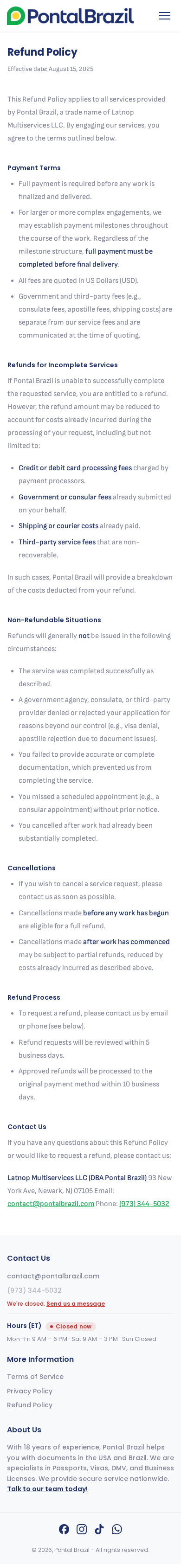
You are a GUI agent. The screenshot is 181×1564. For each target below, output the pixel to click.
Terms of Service (35, 1376)
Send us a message (75, 1304)
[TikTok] (99, 1531)
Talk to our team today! (47, 1489)
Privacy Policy (29, 1391)
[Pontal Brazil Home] (70, 15)
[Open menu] (164, 16)
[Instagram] (82, 1531)
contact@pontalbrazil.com (50, 1204)
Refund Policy (29, 1405)
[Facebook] (64, 1531)
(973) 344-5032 (144, 1204)
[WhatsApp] (117, 1531)
